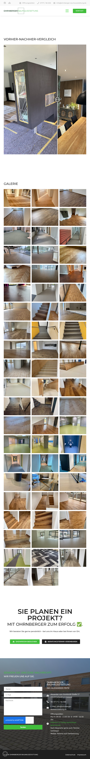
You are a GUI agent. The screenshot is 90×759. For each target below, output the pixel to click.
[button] (5, 754)
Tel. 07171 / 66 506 (58, 702)
